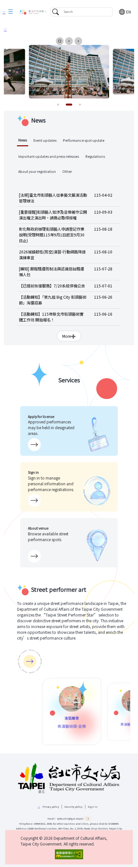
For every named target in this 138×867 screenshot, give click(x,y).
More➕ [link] (69, 336)
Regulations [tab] (95, 156)
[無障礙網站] (69, 854)
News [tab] (22, 140)
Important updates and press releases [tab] (48, 156)
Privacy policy (50, 806)
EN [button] (128, 11)
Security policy (73, 806)
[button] (10, 12)
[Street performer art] (29, 661)
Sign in (93, 806)
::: (4, 11)
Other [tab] (67, 171)
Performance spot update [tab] (83, 140)
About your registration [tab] (37, 171)
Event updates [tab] (44, 140)
